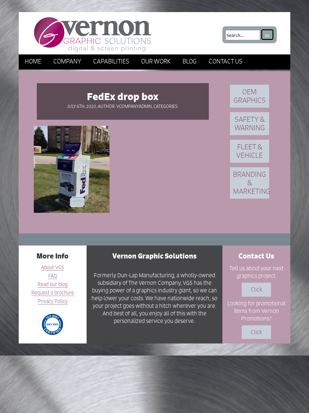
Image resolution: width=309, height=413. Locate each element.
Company (67, 61)
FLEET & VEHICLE (249, 151)
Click (256, 289)
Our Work (155, 61)
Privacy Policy (53, 301)
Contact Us (225, 61)
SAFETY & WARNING (249, 123)
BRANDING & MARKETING (251, 183)
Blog (190, 61)
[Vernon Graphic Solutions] (92, 33)
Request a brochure (52, 293)
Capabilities (111, 61)
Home (33, 61)
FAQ (52, 276)
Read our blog (53, 284)
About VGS (52, 267)
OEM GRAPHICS (250, 96)
